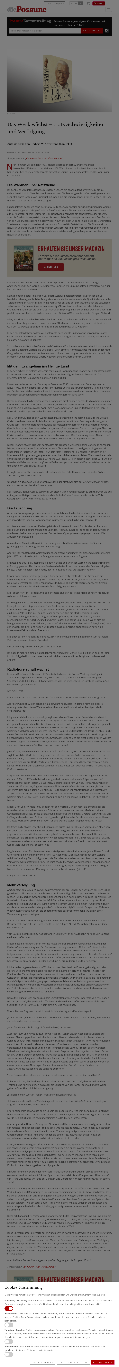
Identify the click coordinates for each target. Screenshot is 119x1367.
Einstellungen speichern (73, 1362)
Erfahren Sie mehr (42, 1362)
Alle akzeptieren (102, 1362)
